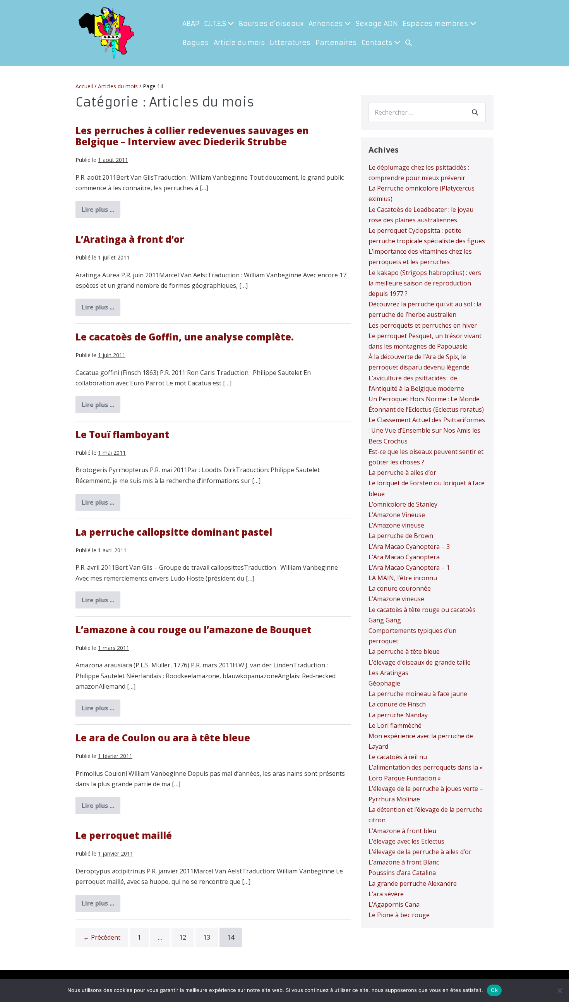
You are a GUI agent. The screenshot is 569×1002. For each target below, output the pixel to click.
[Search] (475, 112)
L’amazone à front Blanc (403, 862)
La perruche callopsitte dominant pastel (173, 532)
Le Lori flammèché (395, 725)
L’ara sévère (386, 894)
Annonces (326, 23)
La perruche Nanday (398, 715)
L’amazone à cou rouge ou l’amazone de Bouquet (193, 629)
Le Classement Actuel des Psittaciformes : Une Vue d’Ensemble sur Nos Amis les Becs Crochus (426, 430)
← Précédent (101, 937)
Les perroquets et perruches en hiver (422, 325)
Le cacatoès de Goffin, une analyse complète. (184, 336)
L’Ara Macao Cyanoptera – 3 (409, 546)
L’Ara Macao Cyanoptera (404, 557)
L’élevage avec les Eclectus (406, 841)
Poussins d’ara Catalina (402, 872)
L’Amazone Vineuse (396, 514)
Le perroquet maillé (123, 835)
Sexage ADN (377, 23)
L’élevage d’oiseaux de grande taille (419, 662)
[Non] (559, 990)
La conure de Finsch (397, 704)
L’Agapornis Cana (394, 904)
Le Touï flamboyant (122, 434)
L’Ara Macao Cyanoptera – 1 (409, 567)
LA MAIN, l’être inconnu (402, 578)
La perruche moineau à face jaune (417, 693)
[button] (408, 42)
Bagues (195, 42)
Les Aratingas (388, 673)
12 (182, 937)
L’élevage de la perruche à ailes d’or (419, 851)
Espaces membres (436, 23)
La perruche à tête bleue (404, 651)
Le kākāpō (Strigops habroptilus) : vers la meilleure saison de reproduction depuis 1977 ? (424, 283)
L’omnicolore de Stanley (402, 504)
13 (206, 937)
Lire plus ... (101, 211)
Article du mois (239, 42)
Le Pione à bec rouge (399, 915)
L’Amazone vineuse (396, 525)
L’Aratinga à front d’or (129, 239)
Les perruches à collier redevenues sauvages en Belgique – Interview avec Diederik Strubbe (192, 136)
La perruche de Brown (400, 535)
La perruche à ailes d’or (402, 472)
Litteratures (290, 42)
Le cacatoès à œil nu (397, 757)
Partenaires (336, 42)
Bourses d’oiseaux (271, 23)
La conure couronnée (399, 588)
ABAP (190, 23)
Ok (494, 990)
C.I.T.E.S (216, 23)
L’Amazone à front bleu (402, 831)
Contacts (378, 42)
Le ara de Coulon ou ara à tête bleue (162, 737)
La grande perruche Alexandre (412, 883)
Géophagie (384, 683)
